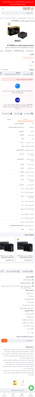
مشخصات (25, 119)
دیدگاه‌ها (9, 119)
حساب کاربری (30, 293)
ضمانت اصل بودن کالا (28, 305)
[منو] (3, 8)
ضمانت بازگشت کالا (29, 326)
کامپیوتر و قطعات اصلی (22, 18)
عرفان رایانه (31, 18)
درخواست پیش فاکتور (28, 323)
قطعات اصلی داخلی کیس (9, 18)
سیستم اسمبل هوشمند (28, 320)
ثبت (4, 340)
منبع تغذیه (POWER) (19, 51)
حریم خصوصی (30, 317)
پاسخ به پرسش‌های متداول (27, 308)
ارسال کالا (31, 296)
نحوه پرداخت (30, 302)
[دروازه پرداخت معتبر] (14, 383)
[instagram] (32, 332)
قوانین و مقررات (30, 314)
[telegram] (28, 332)
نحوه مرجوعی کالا (29, 299)
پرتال (12, 390)
